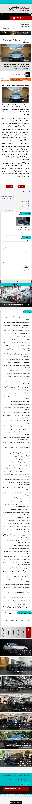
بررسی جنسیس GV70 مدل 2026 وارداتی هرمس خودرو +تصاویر (17, 764)
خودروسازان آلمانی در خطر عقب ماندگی (19, 604)
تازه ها (8, 18)
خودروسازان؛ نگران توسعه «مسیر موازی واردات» (17, 465)
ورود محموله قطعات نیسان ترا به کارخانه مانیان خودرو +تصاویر (16, 594)
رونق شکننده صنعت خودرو (22, 390)
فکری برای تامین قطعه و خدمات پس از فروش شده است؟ (16, 489)
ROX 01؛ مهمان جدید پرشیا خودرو (20, 498)
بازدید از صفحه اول (23, 201)
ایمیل (27, 245)
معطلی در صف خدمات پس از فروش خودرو (18, 521)
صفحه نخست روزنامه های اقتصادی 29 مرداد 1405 (16, 426)
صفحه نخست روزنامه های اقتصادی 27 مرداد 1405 (16, 501)
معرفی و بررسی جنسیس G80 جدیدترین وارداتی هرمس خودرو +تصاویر (16, 690)
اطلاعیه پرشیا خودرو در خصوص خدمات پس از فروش (16, 378)
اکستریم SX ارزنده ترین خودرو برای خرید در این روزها (16, 588)
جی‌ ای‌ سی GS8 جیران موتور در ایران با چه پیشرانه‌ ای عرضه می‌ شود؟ (16, 417)
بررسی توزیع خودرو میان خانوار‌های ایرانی (19, 548)
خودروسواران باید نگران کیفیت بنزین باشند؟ (18, 362)
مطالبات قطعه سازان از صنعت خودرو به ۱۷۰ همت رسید (16, 449)
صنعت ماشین (21, 85)
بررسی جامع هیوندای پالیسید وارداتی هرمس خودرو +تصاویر (18, 745)
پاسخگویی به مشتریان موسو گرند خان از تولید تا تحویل (16, 318)
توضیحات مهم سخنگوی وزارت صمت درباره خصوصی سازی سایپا (16, 483)
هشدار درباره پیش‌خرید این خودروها (20, 401)
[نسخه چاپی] (5, 28)
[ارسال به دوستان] (3, 28)
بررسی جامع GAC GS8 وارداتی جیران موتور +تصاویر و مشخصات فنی (16, 727)
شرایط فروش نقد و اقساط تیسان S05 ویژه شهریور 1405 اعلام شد (16, 350)
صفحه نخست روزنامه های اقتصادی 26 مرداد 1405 (16, 527)
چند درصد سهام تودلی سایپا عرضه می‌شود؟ (18, 453)
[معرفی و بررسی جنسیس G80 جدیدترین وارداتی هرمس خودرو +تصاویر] (16, 685)
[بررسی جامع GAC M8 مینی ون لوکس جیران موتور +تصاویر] (16, 703)
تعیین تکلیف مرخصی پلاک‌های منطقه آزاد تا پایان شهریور (16, 397)
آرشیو (1, 770)
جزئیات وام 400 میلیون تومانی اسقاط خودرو (18, 601)
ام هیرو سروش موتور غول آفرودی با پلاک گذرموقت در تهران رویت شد (16, 355)
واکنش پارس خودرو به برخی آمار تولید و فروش (17, 468)
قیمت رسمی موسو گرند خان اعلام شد (20, 404)
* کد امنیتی (26, 265)
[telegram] (19, 18)
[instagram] (17, 18)
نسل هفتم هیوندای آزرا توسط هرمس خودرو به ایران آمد (16, 422)
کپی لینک (7, 210)
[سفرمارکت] (15, 79)
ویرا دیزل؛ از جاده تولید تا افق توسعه (20, 509)
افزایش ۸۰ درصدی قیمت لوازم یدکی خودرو (18, 576)
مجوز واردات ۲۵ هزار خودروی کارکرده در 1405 (17, 393)
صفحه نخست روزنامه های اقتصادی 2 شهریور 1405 (16, 343)
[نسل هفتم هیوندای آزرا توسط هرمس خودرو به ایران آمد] (16, 647)
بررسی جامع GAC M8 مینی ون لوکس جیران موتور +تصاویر (19, 708)
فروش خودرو (7, 192)
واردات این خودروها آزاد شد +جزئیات (19, 462)
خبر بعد (21, 187)
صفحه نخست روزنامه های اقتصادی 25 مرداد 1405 (16, 560)
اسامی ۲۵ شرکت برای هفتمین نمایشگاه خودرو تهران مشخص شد (16, 531)
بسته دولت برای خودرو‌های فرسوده (20, 459)
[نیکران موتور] (15, 33)
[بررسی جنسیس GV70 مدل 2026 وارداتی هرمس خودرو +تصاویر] (16, 758)
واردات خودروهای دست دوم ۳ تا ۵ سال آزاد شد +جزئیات (16, 408)
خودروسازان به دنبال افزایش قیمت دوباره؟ (18, 340)
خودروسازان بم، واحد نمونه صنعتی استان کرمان (17, 359)
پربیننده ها (4, 18)
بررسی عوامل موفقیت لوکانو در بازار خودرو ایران (17, 568)
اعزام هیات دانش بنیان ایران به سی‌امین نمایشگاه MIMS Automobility (16, 564)
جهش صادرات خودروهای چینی (21, 545)
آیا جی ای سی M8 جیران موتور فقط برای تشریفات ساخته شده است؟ (16, 383)
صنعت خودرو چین (19, 192)
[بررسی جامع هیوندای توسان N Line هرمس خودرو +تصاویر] (16, 666)
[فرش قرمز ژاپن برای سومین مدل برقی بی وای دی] (23, 221)
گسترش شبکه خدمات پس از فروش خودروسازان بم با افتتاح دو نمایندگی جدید (16, 505)
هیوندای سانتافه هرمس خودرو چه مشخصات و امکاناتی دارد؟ (16, 513)
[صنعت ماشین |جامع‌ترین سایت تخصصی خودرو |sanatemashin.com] (16, 8)
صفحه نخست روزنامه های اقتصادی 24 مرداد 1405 (16, 598)
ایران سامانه (12, 802)
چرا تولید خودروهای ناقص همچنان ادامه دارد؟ (17, 524)
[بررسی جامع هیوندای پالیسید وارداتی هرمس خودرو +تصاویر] (16, 740)
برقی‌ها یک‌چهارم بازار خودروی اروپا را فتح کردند (17, 334)
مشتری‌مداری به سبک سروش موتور (20, 429)
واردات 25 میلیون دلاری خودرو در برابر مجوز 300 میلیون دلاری (16, 552)
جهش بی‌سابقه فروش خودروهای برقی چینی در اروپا (16, 607)
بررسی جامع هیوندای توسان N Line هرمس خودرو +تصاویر (19, 671)
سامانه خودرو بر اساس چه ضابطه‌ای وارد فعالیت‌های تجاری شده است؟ (16, 326)
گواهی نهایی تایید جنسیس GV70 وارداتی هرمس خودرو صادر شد (16, 366)
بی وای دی (13, 192)
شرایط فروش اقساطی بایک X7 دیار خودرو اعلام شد (16, 346)
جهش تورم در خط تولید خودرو (21, 517)
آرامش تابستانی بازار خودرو (22, 337)
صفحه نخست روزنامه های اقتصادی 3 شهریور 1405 (16, 322)
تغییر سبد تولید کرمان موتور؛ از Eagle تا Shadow (16, 557)
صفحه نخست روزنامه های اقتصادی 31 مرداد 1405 (16, 413)
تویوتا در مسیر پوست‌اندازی (22, 456)
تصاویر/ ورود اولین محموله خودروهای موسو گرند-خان (16, 305)
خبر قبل (10, 187)
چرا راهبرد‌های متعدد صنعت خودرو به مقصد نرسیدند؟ (16, 580)
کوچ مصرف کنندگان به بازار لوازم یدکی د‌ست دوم (17, 584)
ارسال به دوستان (23, 204)
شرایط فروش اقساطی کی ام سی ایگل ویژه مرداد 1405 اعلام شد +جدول (16, 541)
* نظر (27, 251)
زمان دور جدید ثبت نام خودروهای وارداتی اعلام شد (16, 387)
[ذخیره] (7, 28)
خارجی (21, 26)
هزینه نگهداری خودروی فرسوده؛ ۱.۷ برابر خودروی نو (16, 331)
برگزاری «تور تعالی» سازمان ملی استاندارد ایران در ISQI (16, 443)
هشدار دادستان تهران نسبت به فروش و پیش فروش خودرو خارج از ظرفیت (16, 438)
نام (27, 240)
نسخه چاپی (24, 206)
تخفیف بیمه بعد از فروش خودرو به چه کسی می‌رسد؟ (16, 494)
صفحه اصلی (26, 26)
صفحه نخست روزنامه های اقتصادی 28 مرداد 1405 (16, 471)
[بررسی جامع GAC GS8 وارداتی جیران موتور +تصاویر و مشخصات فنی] (16, 721)
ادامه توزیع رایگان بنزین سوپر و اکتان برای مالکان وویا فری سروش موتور (16, 536)
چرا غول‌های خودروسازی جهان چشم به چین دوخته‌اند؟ (16, 572)
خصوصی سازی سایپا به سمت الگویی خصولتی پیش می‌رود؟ (16, 475)
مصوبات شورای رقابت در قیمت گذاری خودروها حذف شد (16, 433)
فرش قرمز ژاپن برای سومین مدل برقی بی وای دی (23, 229)
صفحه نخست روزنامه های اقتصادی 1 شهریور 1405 (16, 373)
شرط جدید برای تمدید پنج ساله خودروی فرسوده (17, 479)
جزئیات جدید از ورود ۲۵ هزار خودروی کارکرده (18, 370)
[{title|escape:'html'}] (16, 296)
